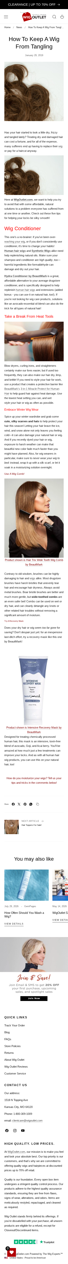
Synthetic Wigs (41, 250)
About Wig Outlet (14, 1059)
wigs (32, 578)
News (19, 27)
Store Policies (12, 1046)
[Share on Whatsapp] (31, 804)
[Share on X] (19, 804)
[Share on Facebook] (13, 804)
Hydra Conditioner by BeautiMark (25, 276)
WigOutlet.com (23, 199)
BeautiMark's (12, 388)
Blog (7, 1032)
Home (7, 27)
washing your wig (14, 241)
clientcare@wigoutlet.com (27, 1120)
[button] (6, 16)
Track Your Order (14, 1025)
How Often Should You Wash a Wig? (24, 914)
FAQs (7, 1039)
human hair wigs (25, 289)
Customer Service (15, 1073)
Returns (9, 1052)
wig (60, 146)
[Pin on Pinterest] (25, 804)
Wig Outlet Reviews (16, 1066)
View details (14, 924)
